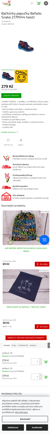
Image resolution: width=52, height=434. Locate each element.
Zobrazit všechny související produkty (26, 338)
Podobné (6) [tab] (23, 345)
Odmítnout (13, 427)
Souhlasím (37, 427)
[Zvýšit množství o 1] (40, 360)
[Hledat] (32, 3)
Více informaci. (21, 412)
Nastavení (25, 419)
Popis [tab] (14, 345)
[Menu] (46, 3)
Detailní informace (8, 132)
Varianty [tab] (7, 345)
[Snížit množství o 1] (40, 363)
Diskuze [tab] (33, 345)
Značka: (7, 24)
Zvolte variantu (11, 95)
